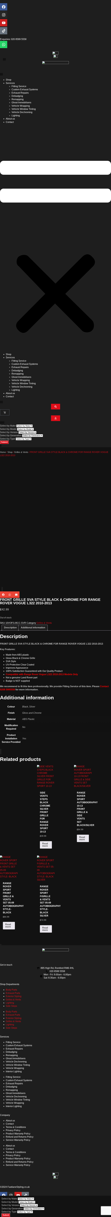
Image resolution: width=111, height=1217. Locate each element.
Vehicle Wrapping (21, 106)
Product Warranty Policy (18, 1133)
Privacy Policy (13, 1130)
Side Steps (11, 1006)
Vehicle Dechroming (22, 112)
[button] (55, 238)
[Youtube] (3, 22)
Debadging (17, 96)
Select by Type (7, 439)
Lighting (16, 115)
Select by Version (9, 432)
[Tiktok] (3, 30)
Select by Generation (11, 435)
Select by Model (8, 429)
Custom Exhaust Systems (25, 89)
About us (10, 118)
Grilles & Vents (21, 452)
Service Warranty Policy (18, 1140)
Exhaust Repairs (20, 93)
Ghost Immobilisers (21, 102)
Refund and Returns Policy (19, 1137)
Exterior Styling (13, 996)
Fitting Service (19, 86)
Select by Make (8, 426)
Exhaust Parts (13, 993)
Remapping (18, 99)
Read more (45, 844)
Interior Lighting (14, 1071)
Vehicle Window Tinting (24, 109)
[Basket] (4, 412)
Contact (10, 122)
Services (10, 83)
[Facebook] (3, 6)
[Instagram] (3, 14)
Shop (8, 80)
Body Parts (11, 990)
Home (3, 452)
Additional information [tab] (33, 627)
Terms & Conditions (16, 1127)
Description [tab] (10, 627)
